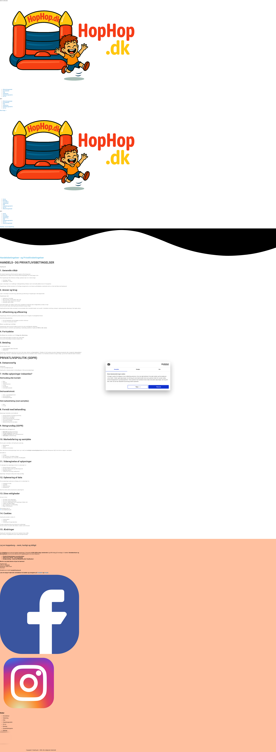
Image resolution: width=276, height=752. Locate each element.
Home (4, 199)
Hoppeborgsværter (8, 95)
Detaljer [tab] (138, 369)
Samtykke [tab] (116, 369)
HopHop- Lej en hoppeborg (7, 226)
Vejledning (5, 93)
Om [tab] (159, 369)
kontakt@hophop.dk (16, 570)
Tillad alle (158, 386)
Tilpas (137, 386)
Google (46, 572)
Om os (4, 96)
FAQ (4, 92)
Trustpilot (39, 572)
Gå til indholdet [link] (4, 0)
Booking (5, 200)
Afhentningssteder (7, 89)
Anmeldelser (6, 90)
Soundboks (6, 202)
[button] (41, 98)
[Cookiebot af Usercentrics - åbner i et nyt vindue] (162, 364)
